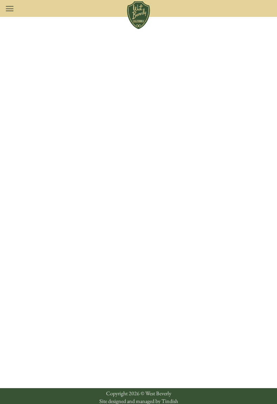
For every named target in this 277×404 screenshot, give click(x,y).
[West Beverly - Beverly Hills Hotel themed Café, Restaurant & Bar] (138, 15)
